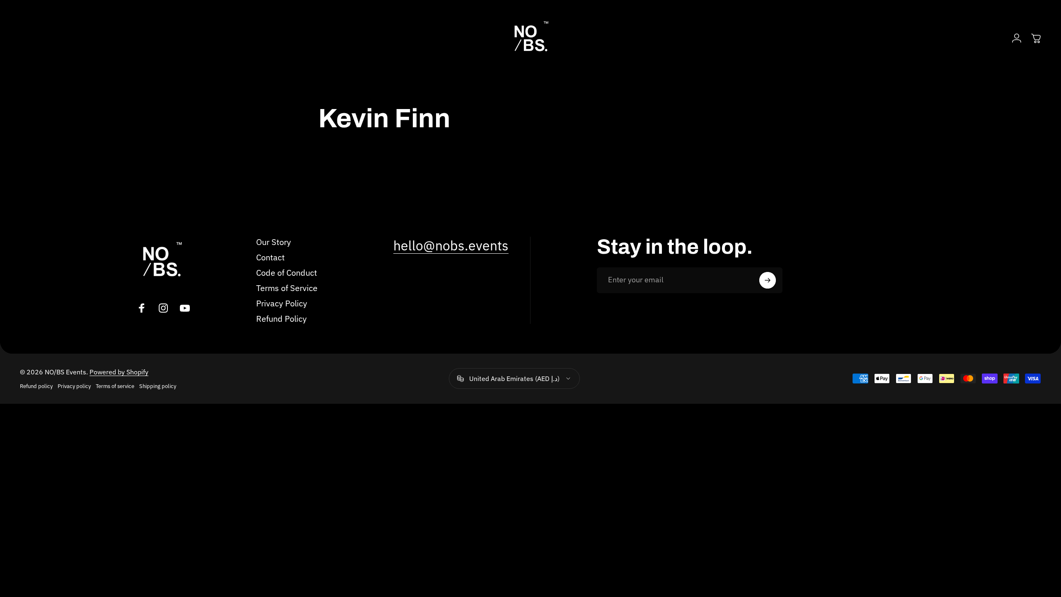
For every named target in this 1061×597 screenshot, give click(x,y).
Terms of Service (286, 288)
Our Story (273, 242)
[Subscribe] (767, 280)
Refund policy (36, 386)
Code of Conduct (286, 272)
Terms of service (115, 386)
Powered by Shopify (119, 372)
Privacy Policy (281, 303)
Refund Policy (281, 318)
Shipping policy (157, 386)
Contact (270, 257)
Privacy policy (74, 386)
